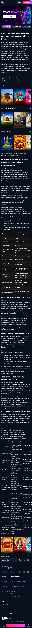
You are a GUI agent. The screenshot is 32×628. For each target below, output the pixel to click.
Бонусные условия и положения (18, 581)
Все (30, 85)
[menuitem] (6, 579)
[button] (25, 19)
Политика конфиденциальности (18, 586)
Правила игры (14, 593)
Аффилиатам (4, 608)
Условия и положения (16, 596)
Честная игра (14, 591)
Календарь (17, 26)
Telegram (4, 606)
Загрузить (9, 16)
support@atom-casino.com (8, 604)
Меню (4, 626)
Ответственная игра (15, 589)
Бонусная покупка (6, 591)
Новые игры (11, 80)
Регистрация (27, 2)
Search (28, 626)
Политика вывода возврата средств (19, 579)
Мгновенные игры (6, 589)
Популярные (4, 584)
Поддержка (16, 614)
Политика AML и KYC (15, 584)
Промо (8, 26)
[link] (5, 560)
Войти (20, 2)
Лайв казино (4, 586)
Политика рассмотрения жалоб (18, 598)
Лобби (4, 80)
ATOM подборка (18, 80)
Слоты (3, 579)
